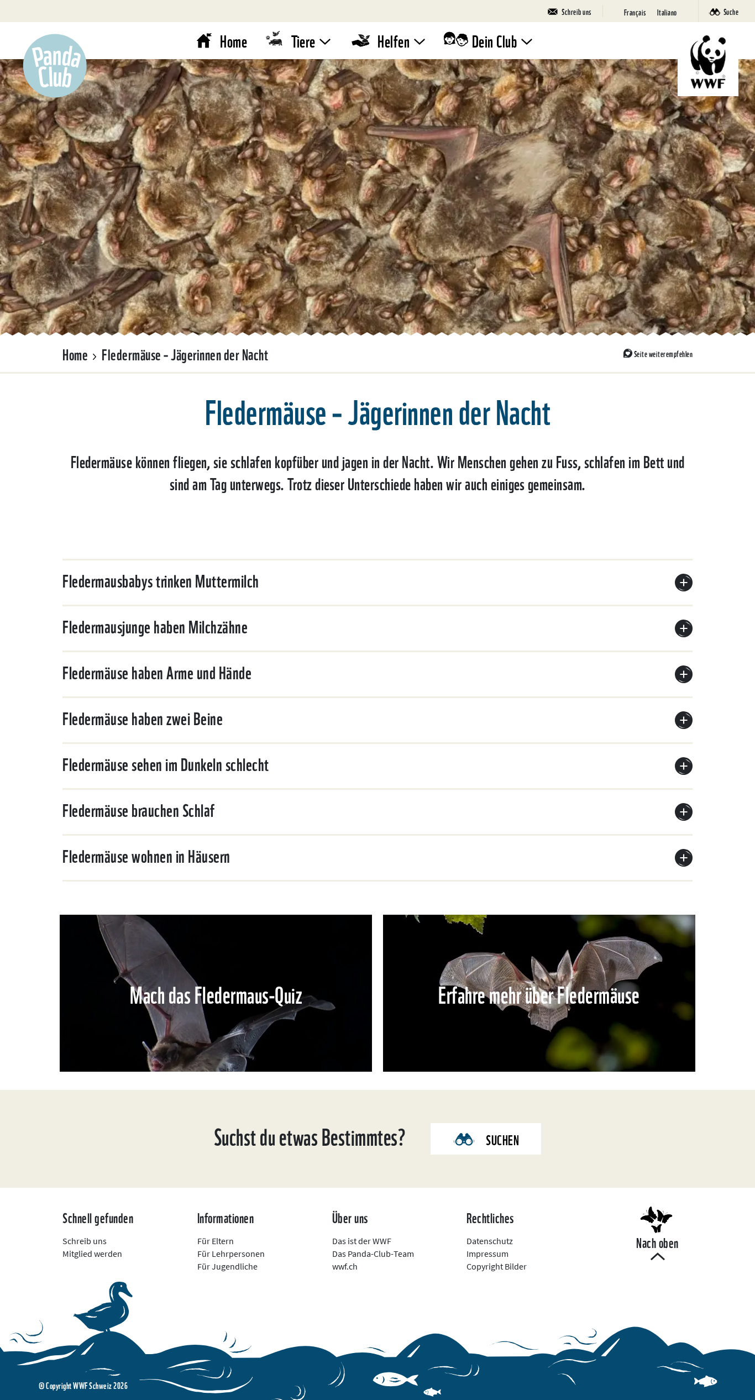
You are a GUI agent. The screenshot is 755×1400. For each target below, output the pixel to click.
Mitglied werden (92, 1253)
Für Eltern (215, 1240)
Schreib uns (84, 1240)
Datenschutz (489, 1240)
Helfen (394, 40)
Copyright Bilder (496, 1266)
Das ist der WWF (361, 1240)
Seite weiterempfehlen (663, 353)
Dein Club (494, 40)
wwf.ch (345, 1266)
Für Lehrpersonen (231, 1253)
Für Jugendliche (227, 1266)
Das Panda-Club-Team (373, 1253)
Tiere (303, 40)
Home (233, 40)
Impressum (487, 1253)
